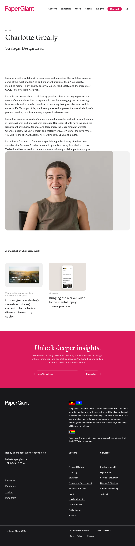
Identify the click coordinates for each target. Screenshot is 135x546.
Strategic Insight (108, 467)
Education (73, 477)
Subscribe (91, 374)
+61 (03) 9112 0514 (15, 463)
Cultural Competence (103, 531)
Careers (90, 536)
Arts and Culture (76, 467)
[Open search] (127, 9)
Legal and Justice (77, 499)
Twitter (9, 491)
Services (105, 452)
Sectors (73, 452)
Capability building (109, 488)
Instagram (10, 497)
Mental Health (75, 504)
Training (104, 494)
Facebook (10, 486)
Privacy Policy (76, 536)
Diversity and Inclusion (79, 531)
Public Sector (75, 510)
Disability (73, 472)
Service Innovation (109, 477)
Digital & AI (105, 472)
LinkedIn (10, 480)
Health (72, 494)
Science (72, 515)
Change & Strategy (109, 483)
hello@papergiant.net (16, 459)
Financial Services (77, 488)
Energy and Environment (80, 483)
